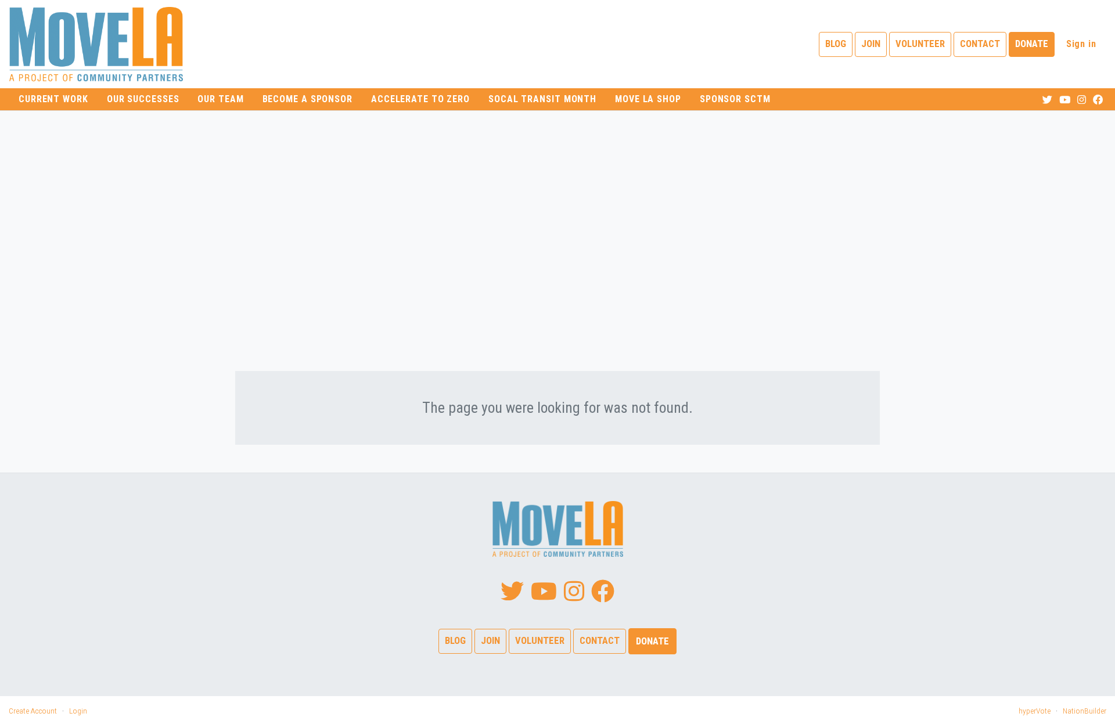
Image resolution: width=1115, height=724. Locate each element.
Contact (980, 43)
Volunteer (920, 43)
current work (53, 99)
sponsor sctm (735, 99)
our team (220, 99)
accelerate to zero (420, 99)
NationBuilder (1084, 710)
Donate (1031, 43)
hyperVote (1035, 710)
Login (78, 710)
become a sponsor (307, 99)
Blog (835, 43)
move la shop (648, 99)
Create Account (33, 710)
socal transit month (542, 99)
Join (870, 43)
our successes (143, 99)
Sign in (1081, 43)
